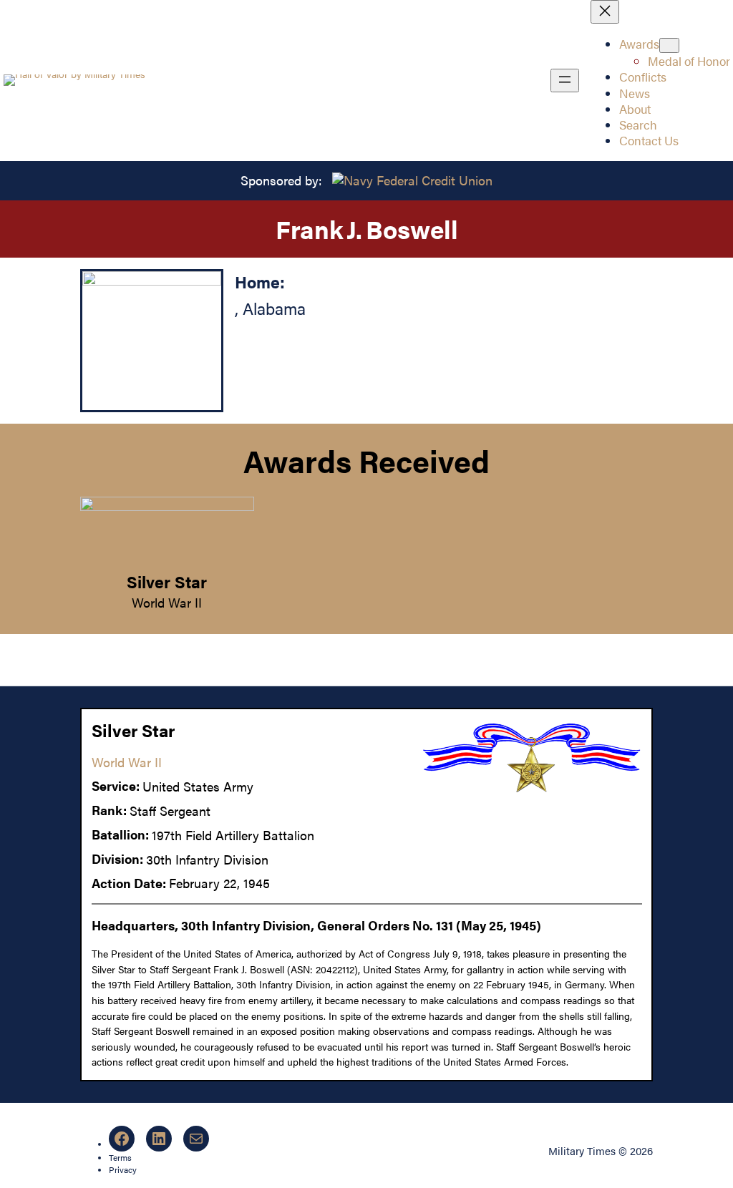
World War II (167, 602)
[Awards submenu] (669, 45)
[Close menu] (605, 12)
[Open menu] (564, 80)
